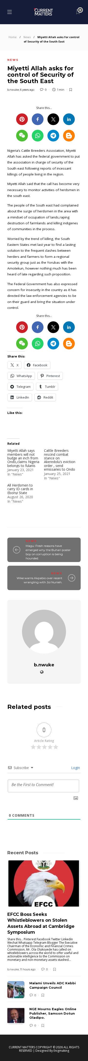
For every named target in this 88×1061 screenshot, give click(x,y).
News (27, 37)
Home (13, 37)
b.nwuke (13, 89)
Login (75, 767)
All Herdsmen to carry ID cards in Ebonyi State (20, 489)
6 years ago (27, 89)
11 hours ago (27, 969)
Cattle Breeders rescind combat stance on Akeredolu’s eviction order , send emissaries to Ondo (59, 460)
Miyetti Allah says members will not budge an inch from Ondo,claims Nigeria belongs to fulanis (23, 458)
